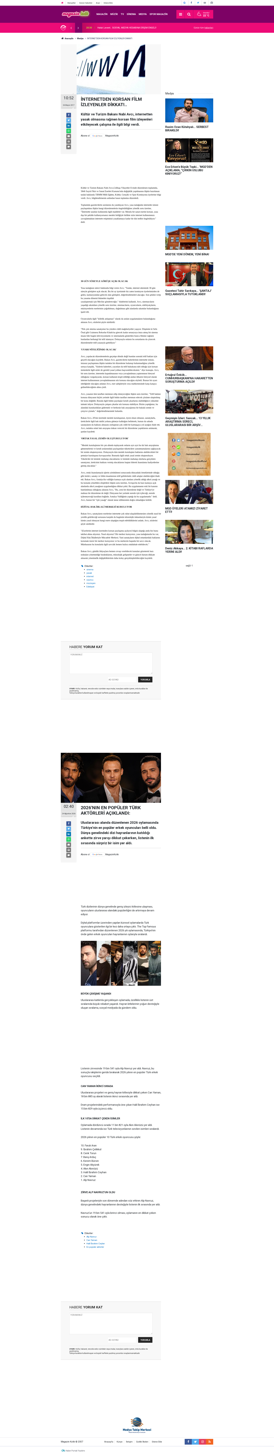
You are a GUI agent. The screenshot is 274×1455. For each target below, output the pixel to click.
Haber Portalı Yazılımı (75, 1451)
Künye (119, 1442)
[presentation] (71, 27)
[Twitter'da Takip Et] (198, 2)
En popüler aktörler (95, 1247)
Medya (143, 14)
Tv (122, 14)
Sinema (131, 14)
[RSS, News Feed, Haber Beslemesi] (209, 1442)
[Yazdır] (68, 141)
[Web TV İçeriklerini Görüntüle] (204, 2)
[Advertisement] (121, 162)
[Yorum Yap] (68, 146)
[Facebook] (68, 115)
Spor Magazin (159, 14)
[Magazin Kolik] (76, 14)
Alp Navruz (91, 1236)
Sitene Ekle (108, 3)
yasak (89, 573)
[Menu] (180, 14)
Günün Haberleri (85, 3)
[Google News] (97, 136)
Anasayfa (108, 1442)
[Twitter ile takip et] (195, 1442)
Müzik (114, 14)
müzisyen (90, 583)
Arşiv (98, 3)
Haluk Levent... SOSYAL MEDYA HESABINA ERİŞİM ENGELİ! (126, 27)
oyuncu (89, 580)
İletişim (129, 1442)
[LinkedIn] (68, 125)
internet (90, 576)
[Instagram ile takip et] (202, 1442)
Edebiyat (90, 586)
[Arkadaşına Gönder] (68, 136)
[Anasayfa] (62, 3)
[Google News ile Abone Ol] (184, 2)
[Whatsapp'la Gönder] (68, 131)
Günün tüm (203, 27)
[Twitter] (68, 120)
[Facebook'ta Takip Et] (191, 2)
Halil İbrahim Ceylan (95, 1243)
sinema (89, 569)
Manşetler (72, 3)
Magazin (101, 14)
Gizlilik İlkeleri (142, 1442)
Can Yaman (91, 1240)
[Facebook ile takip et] (188, 1442)
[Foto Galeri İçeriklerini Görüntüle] (211, 2)
